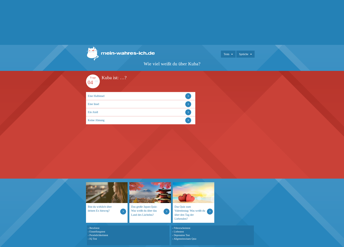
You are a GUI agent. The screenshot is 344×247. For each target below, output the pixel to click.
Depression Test (182, 235)
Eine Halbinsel (96, 95)
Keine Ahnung (96, 120)
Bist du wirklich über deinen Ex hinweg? (100, 208)
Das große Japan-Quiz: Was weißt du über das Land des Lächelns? (144, 210)
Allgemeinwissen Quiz (185, 238)
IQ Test (93, 238)
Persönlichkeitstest (98, 235)
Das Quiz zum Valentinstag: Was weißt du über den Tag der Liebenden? (190, 212)
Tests (226, 54)
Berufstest (94, 228)
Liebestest (179, 231)
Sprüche (243, 54)
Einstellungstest (97, 231)
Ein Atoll (93, 112)
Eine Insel (93, 104)
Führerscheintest (182, 228)
